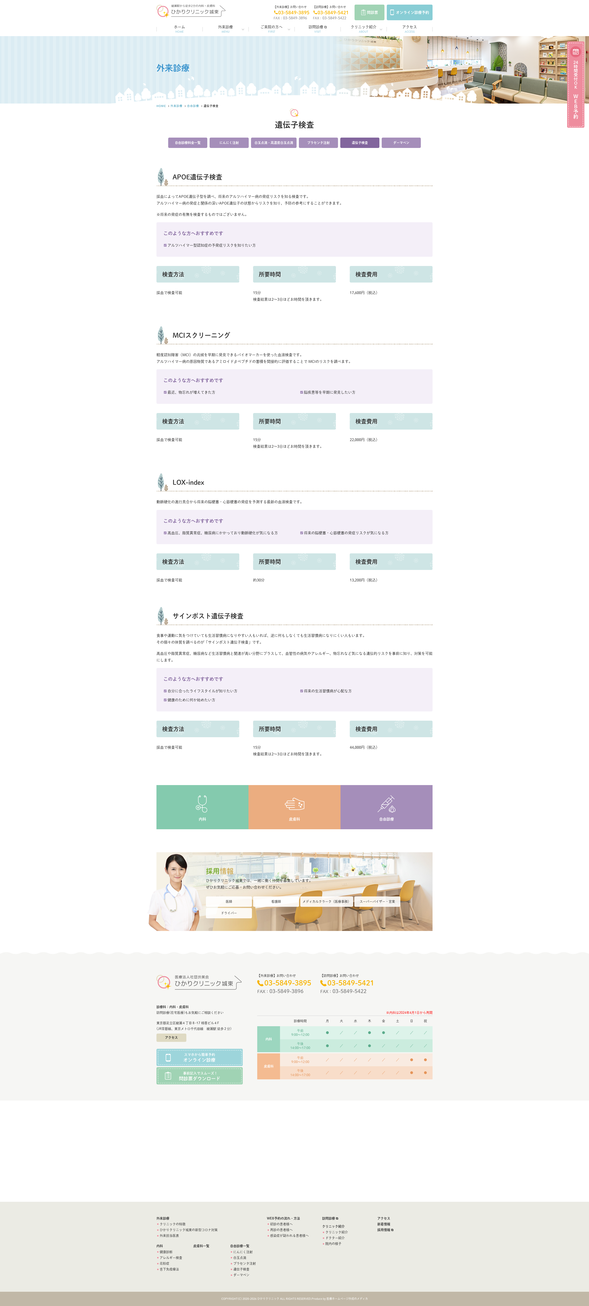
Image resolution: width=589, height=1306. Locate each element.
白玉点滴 (239, 1257)
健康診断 (166, 1252)
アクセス (409, 29)
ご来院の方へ (271, 29)
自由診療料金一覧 (188, 142)
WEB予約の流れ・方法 (283, 1218)
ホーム (179, 29)
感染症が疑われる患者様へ (289, 1235)
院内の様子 (333, 1243)
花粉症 (164, 1263)
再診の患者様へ (281, 1229)
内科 (202, 819)
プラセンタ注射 (318, 142)
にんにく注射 (229, 142)
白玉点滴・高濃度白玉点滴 (273, 142)
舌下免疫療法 (169, 1269)
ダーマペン (401, 142)
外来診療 (225, 29)
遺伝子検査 (360, 142)
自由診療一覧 (239, 1246)
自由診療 (193, 105)
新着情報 (383, 1224)
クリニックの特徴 (172, 1224)
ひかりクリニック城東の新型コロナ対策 (189, 1229)
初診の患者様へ (281, 1224)
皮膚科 (294, 819)
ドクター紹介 (335, 1238)
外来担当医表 (169, 1235)
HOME (161, 105)
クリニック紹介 (363, 29)
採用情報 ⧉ (385, 1229)
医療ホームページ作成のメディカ (347, 1298)
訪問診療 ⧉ (318, 29)
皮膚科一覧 (201, 1246)
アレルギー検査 (171, 1257)
